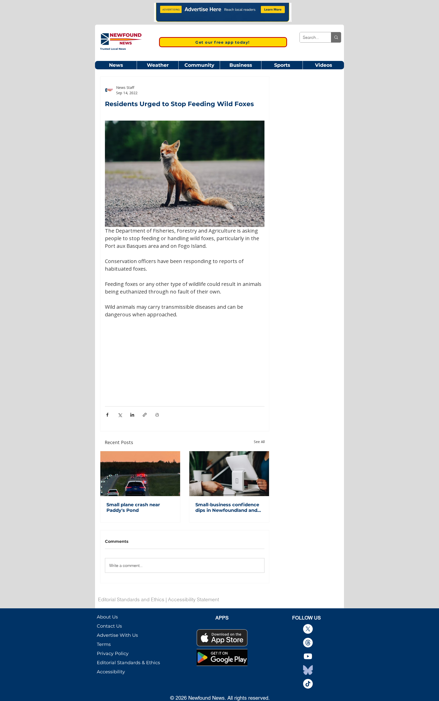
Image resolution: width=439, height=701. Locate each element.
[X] (308, 629)
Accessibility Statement (193, 599)
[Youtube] (308, 656)
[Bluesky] (308, 670)
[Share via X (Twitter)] (119, 414)
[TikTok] (308, 684)
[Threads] (308, 642)
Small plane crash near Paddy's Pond (133, 507)
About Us (107, 617)
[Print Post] (157, 414)
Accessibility (111, 672)
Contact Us (109, 626)
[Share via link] (144, 414)
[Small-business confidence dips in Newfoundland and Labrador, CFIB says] (229, 473)
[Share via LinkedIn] (132, 414)
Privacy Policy (113, 653)
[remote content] (184, 356)
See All (259, 441)
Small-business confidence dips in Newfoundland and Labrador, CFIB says (227, 507)
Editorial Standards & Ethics (128, 662)
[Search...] (336, 37)
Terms (104, 644)
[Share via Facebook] (107, 414)
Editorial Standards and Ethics (131, 599)
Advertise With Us (117, 635)
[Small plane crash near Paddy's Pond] (140, 473)
